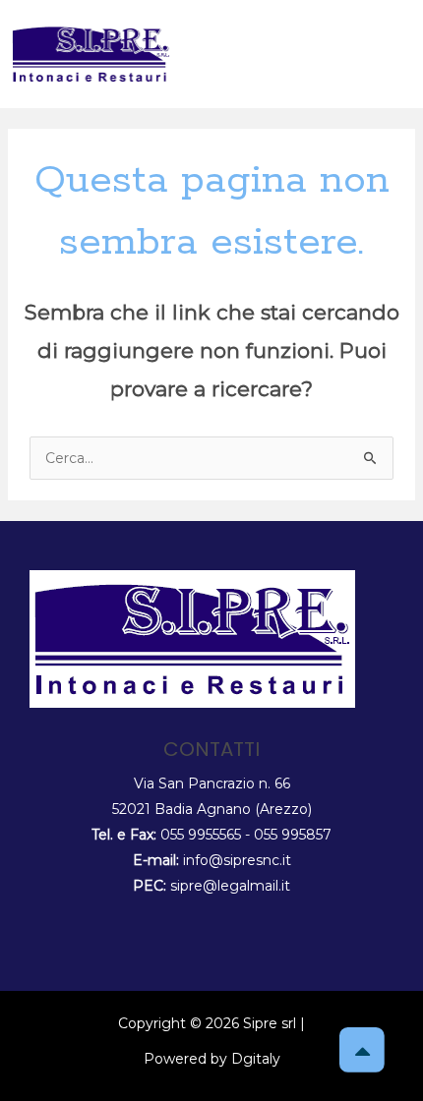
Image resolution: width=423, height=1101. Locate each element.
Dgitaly (255, 1059)
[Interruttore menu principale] (393, 53)
